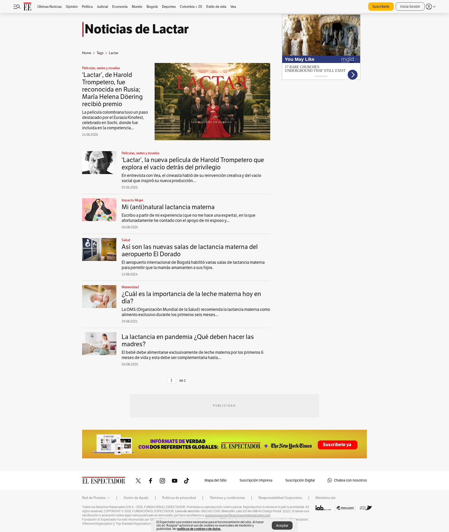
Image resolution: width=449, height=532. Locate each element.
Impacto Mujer (132, 200)
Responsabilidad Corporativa (280, 498)
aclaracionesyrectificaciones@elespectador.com (237, 515)
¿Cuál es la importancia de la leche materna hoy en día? (191, 297)
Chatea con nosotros (350, 480)
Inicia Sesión (410, 6)
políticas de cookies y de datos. (199, 529)
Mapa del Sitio (215, 480)
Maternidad (130, 287)
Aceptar (282, 525)
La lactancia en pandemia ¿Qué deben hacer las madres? (188, 340)
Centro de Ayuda (136, 498)
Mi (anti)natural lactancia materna (168, 207)
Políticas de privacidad (179, 498)
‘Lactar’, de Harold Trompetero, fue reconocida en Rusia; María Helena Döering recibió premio (112, 89)
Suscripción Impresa (256, 480)
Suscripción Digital (300, 480)
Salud (126, 240)
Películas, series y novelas (101, 68)
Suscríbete (380, 6)
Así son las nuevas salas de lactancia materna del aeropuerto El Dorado (190, 250)
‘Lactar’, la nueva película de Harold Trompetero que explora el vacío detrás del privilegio (193, 163)
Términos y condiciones (227, 498)
